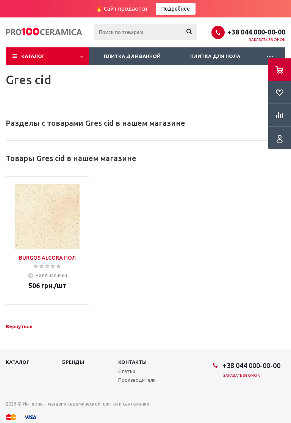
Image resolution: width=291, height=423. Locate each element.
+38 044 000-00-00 (256, 31)
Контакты (132, 362)
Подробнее (175, 9)
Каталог (33, 56)
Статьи (126, 371)
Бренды (73, 362)
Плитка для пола (215, 56)
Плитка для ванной (132, 56)
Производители (137, 379)
